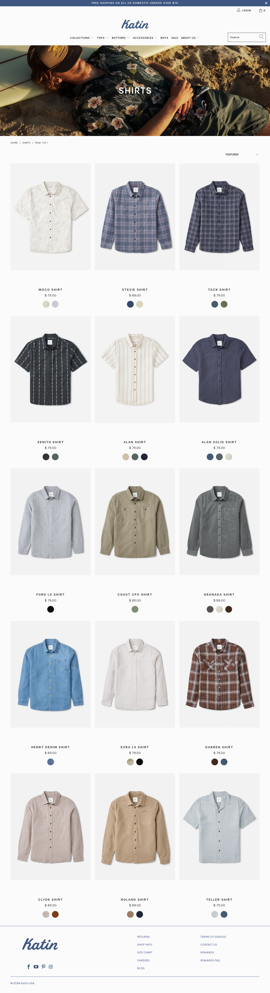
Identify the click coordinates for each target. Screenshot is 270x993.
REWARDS (207, 952)
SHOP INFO (144, 944)
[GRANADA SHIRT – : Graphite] (210, 609)
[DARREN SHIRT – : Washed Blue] (224, 762)
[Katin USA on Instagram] (51, 967)
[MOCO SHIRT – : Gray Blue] (55, 304)
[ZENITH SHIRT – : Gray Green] (55, 457)
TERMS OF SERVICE (213, 937)
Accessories (143, 37)
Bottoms (119, 37)
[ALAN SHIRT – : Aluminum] (126, 457)
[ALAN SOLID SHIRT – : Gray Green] (219, 457)
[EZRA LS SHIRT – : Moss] (130, 762)
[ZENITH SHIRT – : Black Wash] (46, 457)
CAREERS (143, 960)
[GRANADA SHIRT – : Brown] (228, 609)
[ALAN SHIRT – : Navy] (144, 457)
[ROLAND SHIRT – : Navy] (139, 914)
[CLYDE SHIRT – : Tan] (46, 914)
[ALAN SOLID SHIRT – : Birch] (228, 457)
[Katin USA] (135, 25)
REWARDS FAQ (210, 960)
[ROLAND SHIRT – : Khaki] (130, 914)
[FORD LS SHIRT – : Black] (50, 609)
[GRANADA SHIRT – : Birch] (219, 609)
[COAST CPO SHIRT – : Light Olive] (135, 609)
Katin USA (27, 983)
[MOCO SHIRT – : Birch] (46, 304)
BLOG (140, 968)
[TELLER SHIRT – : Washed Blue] (224, 914)
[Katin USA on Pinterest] (43, 967)
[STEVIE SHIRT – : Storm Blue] (130, 304)
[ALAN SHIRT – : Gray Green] (135, 457)
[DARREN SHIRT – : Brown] (215, 762)
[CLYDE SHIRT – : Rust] (55, 914)
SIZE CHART (145, 952)
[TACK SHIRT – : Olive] (224, 304)
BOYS (164, 37)
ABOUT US (189, 37)
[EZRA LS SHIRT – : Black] (139, 762)
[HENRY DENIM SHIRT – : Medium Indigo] (50, 762)
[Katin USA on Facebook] (29, 967)
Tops (101, 37)
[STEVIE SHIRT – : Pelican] (139, 304)
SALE (174, 37)
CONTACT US (208, 944)
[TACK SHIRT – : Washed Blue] (215, 304)
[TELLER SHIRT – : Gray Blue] (215, 914)
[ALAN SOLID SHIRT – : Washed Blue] (210, 457)
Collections (80, 37)
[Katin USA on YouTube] (36, 967)
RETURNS (143, 937)
